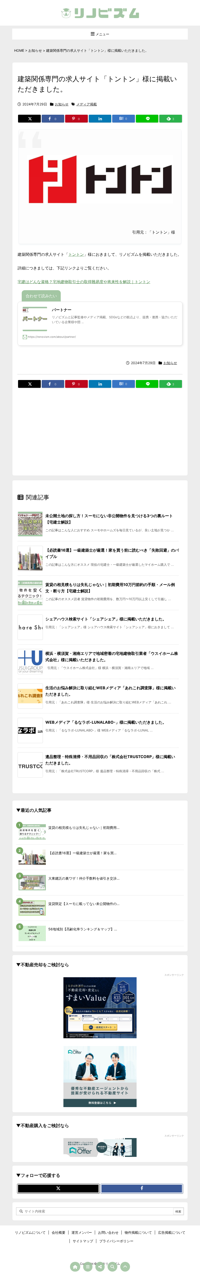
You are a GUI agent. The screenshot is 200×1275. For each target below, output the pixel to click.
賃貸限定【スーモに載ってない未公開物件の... (84, 904)
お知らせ (62, 104)
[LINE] (147, 119)
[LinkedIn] (100, 119)
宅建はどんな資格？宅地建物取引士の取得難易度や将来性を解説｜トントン (84, 281)
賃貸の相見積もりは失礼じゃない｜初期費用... (84, 827)
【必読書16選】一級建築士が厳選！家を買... (82, 853)
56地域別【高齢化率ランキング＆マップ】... (82, 929)
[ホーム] (75, 1266)
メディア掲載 (86, 104)
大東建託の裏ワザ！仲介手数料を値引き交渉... (84, 878)
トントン (76, 254)
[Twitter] (29, 119)
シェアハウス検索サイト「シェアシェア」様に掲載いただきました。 (105, 619)
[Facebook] (142, 1188)
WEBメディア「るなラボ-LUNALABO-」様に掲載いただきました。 (105, 722)
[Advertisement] (100, 428)
